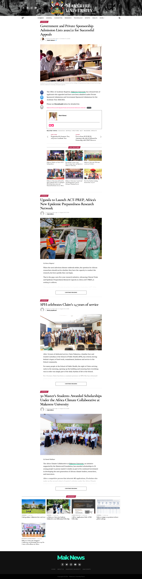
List (81, 130)
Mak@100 (41, 18)
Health (94, 18)
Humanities (58, 18)
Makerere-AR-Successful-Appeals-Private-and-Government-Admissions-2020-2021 (66, 107)
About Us (60, 569)
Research (68, 18)
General (49, 18)
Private (94, 130)
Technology (78, 18)
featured (76, 130)
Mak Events (87, 569)
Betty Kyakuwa (52, 310)
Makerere (87, 130)
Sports (87, 18)
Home (53, 569)
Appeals (68, 130)
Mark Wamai (51, 40)
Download (89, 107)
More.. (102, 18)
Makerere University (78, 92)
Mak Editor (50, 214)
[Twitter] (52, 126)
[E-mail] (50, 126)
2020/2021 (62, 130)
